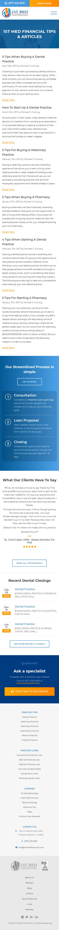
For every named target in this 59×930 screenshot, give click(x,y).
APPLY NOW (44, 3)
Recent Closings (29, 802)
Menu (54, 13)
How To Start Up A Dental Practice (27, 107)
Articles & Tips (29, 807)
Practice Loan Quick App (41, 399)
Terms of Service (29, 899)
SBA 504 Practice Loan (29, 764)
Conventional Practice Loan (29, 755)
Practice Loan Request (29, 816)
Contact (29, 893)
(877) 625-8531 (16, 3)
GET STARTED (29, 381)
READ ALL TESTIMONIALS (29, 563)
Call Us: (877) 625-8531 (28, 680)
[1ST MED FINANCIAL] (15, 13)
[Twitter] (26, 917)
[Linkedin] (36, 917)
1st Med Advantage (29, 793)
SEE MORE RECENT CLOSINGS (29, 644)
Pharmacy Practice (29, 726)
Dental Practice (25, 589)
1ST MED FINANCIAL (24, 923)
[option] (29, 520)
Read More (8, 100)
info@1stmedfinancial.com (31, 847)
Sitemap (29, 909)
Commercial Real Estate (29, 769)
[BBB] (44, 866)
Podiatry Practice (30, 740)
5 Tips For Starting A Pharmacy (24, 298)
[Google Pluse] (32, 917)
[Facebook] (22, 917)
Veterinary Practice (29, 721)
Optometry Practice (29, 731)
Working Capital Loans (29, 778)
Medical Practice (29, 735)
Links (29, 904)
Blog (29, 888)
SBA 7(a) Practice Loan (29, 760)
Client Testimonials (29, 798)
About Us (29, 877)
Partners (29, 883)
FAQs (29, 812)
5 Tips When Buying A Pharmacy (26, 197)
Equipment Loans (29, 773)
